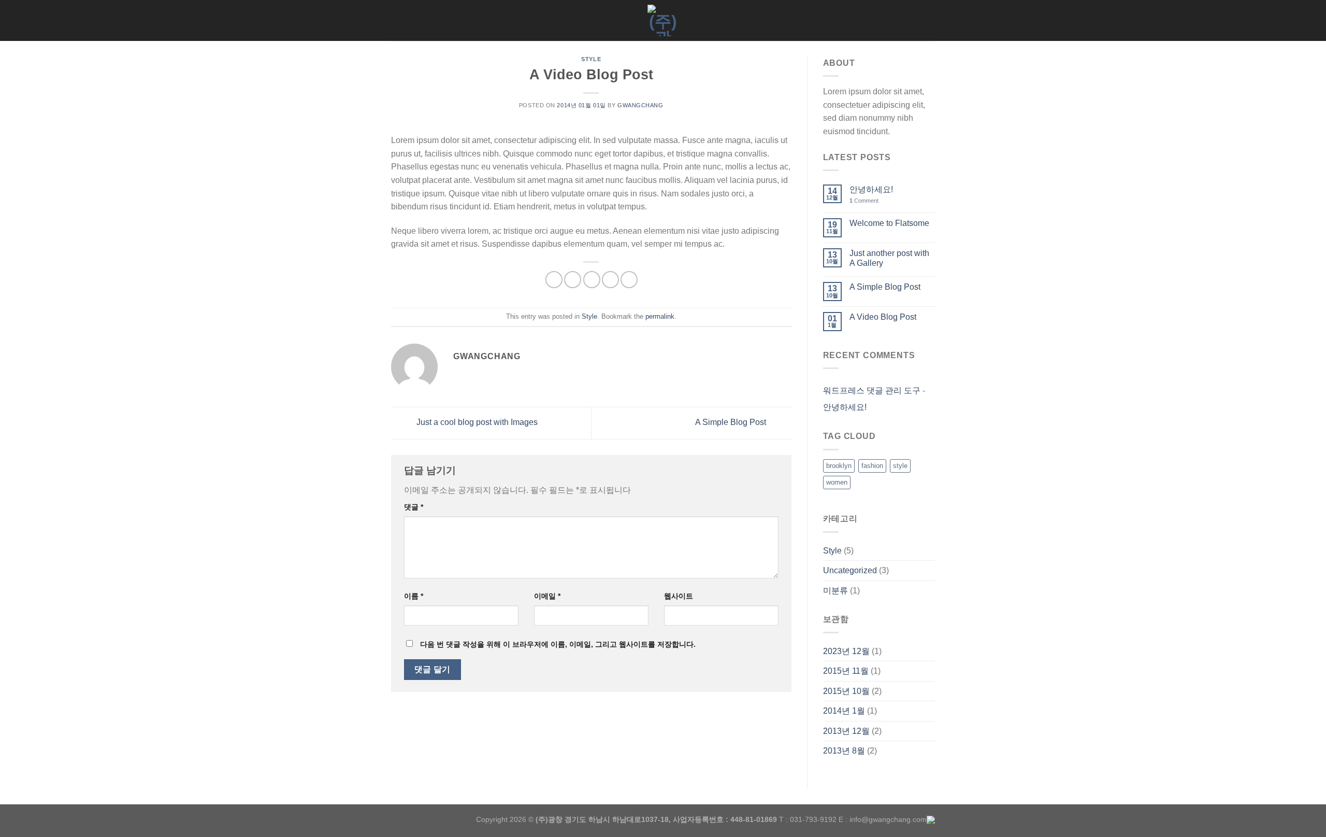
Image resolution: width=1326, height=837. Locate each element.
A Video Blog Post (882, 317)
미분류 (835, 590)
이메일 (547, 596)
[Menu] (397, 20)
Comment (863, 200)
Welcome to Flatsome (889, 223)
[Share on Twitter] (572, 279)
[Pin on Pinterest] (610, 279)
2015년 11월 (846, 670)
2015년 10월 (846, 691)
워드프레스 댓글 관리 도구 (871, 390)
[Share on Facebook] (554, 279)
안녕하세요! (871, 189)
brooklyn (839, 466)
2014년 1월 (844, 710)
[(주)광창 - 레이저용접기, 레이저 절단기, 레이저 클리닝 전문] (663, 20)
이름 (413, 596)
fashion (872, 466)
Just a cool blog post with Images (476, 422)
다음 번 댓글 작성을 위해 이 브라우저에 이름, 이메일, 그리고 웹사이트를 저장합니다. (558, 644)
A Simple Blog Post (731, 422)
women (836, 482)
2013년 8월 (844, 750)
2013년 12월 (846, 731)
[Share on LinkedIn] (629, 279)
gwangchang (640, 105)
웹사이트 (678, 596)
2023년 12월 (846, 651)
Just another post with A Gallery (889, 258)
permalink (659, 316)
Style (591, 59)
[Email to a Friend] (591, 279)
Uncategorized (850, 570)
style (900, 466)
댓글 (413, 507)
